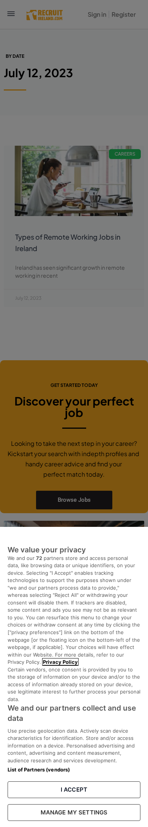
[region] (74, 677)
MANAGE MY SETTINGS (74, 812)
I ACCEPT (74, 789)
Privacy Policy (60, 662)
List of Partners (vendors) (39, 770)
